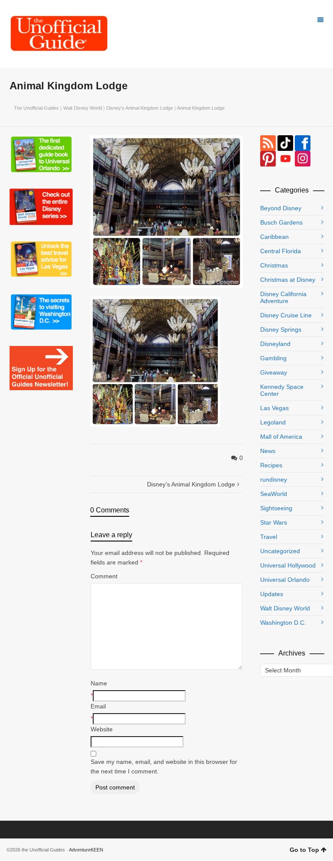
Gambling (273, 358)
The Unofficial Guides (36, 108)
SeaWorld (273, 493)
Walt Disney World (82, 108)
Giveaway (273, 372)
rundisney (273, 479)
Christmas (274, 265)
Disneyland (275, 343)
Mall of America (281, 436)
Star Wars (273, 522)
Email (98, 706)
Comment (104, 576)
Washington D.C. (283, 622)
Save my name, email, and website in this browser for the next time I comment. (164, 766)
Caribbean (274, 236)
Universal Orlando (285, 579)
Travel (268, 536)
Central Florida (280, 251)
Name (99, 683)
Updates (271, 593)
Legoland (273, 422)
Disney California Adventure (283, 297)
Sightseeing (276, 508)
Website (102, 729)
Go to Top (304, 849)
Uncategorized (280, 551)
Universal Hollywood (288, 565)
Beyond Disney (280, 208)
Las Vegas (274, 407)
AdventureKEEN (86, 849)
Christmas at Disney (287, 279)
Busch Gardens (281, 222)
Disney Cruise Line (286, 315)
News (267, 450)
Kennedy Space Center (282, 390)
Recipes (271, 465)
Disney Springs (280, 329)
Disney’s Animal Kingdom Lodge (139, 108)
